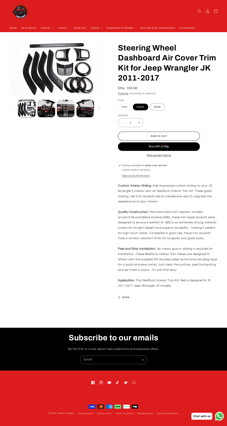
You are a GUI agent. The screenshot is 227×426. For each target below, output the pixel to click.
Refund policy (86, 413)
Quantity (123, 115)
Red (126, 107)
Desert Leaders (66, 413)
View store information (136, 176)
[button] (47, 28)
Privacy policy (104, 413)
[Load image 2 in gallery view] (46, 108)
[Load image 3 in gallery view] (65, 108)
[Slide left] (13, 108)
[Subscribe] (143, 359)
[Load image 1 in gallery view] (27, 108)
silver (157, 107)
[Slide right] (99, 108)
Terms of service (125, 413)
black (140, 107)
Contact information (168, 413)
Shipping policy (145, 413)
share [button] (125, 297)
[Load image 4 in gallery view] (85, 108)
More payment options (159, 155)
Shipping (123, 93)
